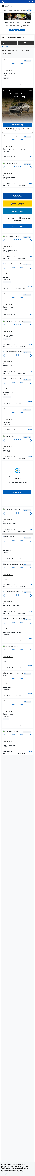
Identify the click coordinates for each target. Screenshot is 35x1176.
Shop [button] (29, 10)
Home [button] (4, 10)
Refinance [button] (16, 10)
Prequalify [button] (24, 10)
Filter (26, 43)
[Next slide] (31, 64)
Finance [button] (10, 10)
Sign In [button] (31, 1)
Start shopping (17, 125)
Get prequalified (17, 30)
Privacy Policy (5, 1174)
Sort (9, 43)
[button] (33, 1163)
